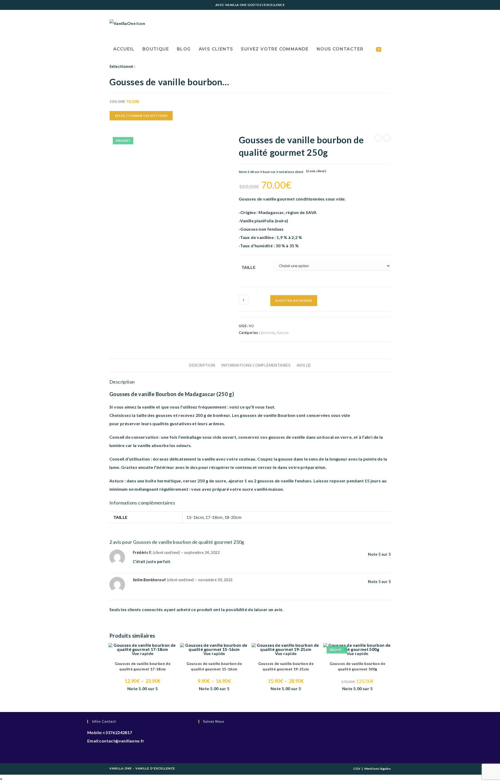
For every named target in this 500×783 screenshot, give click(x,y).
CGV (356, 769)
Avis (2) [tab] (304, 365)
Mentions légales (377, 769)
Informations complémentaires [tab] (255, 365)
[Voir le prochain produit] (387, 137)
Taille (248, 267)
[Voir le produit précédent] (378, 137)
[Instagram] (199, 748)
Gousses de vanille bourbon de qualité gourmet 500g (357, 666)
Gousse (283, 333)
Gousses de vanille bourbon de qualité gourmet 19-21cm (286, 666)
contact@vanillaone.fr (121, 740)
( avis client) (316, 171)
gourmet (268, 333)
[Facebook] (199, 735)
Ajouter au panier (294, 300)
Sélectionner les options (141, 116)
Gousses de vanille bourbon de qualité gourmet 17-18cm (143, 666)
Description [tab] (202, 365)
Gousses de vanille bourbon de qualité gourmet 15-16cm (214, 666)
